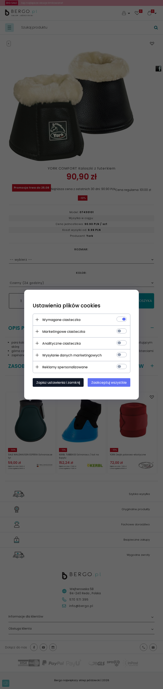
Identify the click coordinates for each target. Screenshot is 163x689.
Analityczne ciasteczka (61, 343)
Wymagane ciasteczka (61, 319)
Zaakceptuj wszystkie (109, 382)
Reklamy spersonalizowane (65, 366)
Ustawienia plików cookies (66, 305)
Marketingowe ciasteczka (63, 331)
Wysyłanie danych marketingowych (72, 355)
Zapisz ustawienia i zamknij (58, 382)
